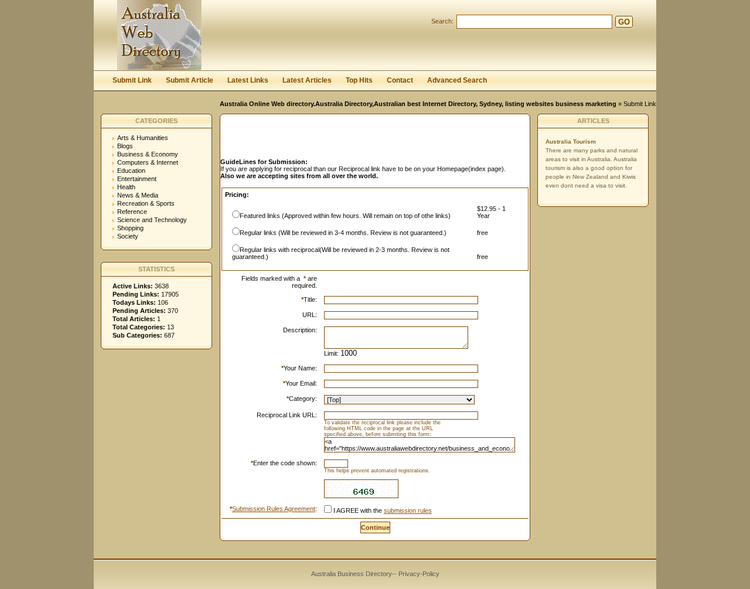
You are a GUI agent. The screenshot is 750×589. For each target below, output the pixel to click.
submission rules (408, 510)
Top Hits (359, 80)
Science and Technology (152, 219)
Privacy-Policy (418, 573)
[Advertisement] (357, 139)
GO (624, 22)
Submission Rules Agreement (273, 508)
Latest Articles (307, 80)
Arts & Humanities (142, 137)
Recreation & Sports (146, 203)
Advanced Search (457, 80)
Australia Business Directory (351, 573)
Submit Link (132, 80)
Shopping (130, 227)
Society (127, 236)
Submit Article (189, 80)
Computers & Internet (147, 162)
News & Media (137, 195)
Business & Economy (147, 154)
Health (126, 186)
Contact (400, 80)
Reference (132, 211)
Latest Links (247, 80)
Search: (442, 21)
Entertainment (136, 178)
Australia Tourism (571, 141)
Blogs (125, 145)
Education (131, 170)
